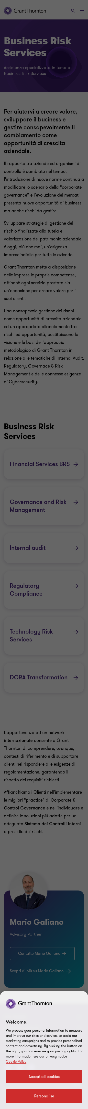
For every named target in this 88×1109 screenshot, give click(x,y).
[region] (44, 1050)
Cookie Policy (16, 1061)
